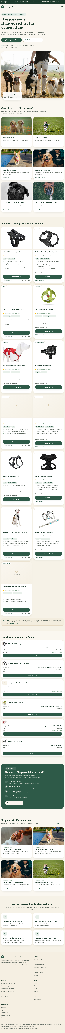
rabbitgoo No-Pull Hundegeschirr (13, 309)
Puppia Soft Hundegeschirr (43, 476)
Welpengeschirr (38, 959)
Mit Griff (36, 975)
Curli (35, 996)
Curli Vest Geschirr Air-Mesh (44, 309)
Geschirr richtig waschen (7, 991)
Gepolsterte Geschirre (40, 967)
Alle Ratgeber (58, 823)
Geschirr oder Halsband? (7, 988)
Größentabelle (5, 994)
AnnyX (35, 994)
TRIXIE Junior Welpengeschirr (44, 532)
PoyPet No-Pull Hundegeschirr (12, 420)
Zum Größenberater (13, 803)
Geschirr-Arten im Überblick (8, 983)
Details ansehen (6, 280)
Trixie (35, 988)
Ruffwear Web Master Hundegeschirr (14, 365)
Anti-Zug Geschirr (38, 962)
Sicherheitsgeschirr (39, 964)
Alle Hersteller (37, 999)
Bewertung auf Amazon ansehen (12, 255)
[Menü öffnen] (62, 6)
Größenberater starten (34, 40)
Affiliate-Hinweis (15, 623)
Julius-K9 (36, 991)
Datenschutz (4, 1012)
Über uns (3, 1007)
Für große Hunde (38, 972)
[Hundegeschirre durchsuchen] (58, 6)
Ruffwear (36, 986)
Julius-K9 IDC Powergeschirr (12, 252)
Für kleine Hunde (38, 970)
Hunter (36, 983)
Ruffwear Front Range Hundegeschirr (47, 252)
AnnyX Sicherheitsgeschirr (43, 420)
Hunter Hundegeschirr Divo (11, 476)
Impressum (4, 1010)
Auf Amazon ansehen (57, 652)
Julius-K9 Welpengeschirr (43, 365)
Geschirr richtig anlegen (7, 986)
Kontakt (3, 1018)
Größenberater (5, 996)
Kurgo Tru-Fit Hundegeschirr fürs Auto (15, 532)
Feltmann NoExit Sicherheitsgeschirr (14, 586)
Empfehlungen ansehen (10, 40)
